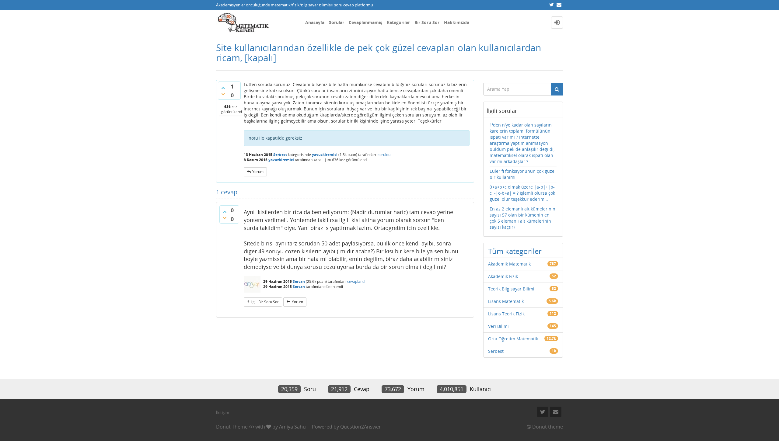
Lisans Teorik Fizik (506, 314)
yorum (258, 171)
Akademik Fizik (503, 276)
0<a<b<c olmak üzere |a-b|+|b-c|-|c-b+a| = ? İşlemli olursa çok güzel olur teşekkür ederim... (522, 193)
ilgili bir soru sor (265, 301)
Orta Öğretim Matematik (513, 339)
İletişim (222, 412)
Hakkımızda (456, 22)
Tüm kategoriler (515, 251)
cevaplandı (356, 281)
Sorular (336, 22)
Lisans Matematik (506, 301)
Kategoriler (398, 22)
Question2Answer (360, 426)
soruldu (384, 154)
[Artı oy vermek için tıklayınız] (223, 88)
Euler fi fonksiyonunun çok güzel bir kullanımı (523, 174)
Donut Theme (232, 426)
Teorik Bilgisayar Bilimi (511, 289)
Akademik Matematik (509, 264)
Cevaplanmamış (365, 22)
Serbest (280, 154)
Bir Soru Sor (426, 22)
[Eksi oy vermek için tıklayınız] (223, 94)
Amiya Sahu (292, 426)
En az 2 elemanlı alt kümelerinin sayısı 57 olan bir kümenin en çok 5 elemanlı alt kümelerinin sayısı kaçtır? (522, 218)
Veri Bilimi (498, 326)
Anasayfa (314, 22)
